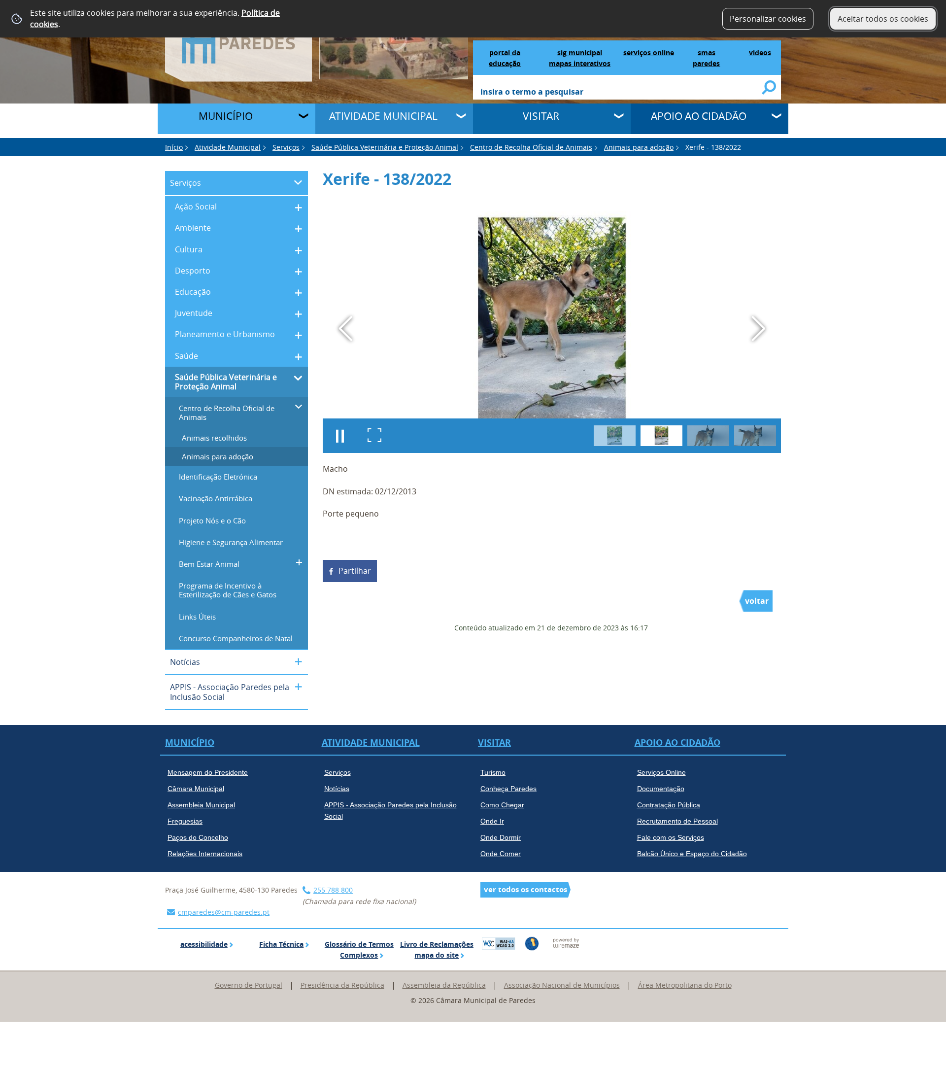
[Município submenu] (304, 117)
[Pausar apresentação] (340, 435)
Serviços (286, 147)
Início (174, 147)
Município (226, 116)
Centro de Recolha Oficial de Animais (531, 147)
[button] (615, 435)
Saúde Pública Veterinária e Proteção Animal (384, 147)
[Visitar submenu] (620, 117)
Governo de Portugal (248, 985)
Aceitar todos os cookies (883, 18)
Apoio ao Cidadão (698, 116)
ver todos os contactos (525, 889)
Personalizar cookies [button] (768, 18)
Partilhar (354, 570)
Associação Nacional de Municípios (562, 985)
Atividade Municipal (383, 116)
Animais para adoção (639, 147)
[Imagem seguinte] (758, 328)
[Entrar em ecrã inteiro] (374, 435)
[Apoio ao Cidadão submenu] (777, 117)
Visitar (541, 116)
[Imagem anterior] (346, 328)
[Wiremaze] (566, 942)
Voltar (757, 600)
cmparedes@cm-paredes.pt (224, 912)
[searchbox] (621, 92)
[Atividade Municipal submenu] (462, 117)
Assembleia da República (444, 985)
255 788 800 (333, 890)
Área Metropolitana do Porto (685, 985)
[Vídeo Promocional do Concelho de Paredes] (394, 39)
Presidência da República (342, 985)
